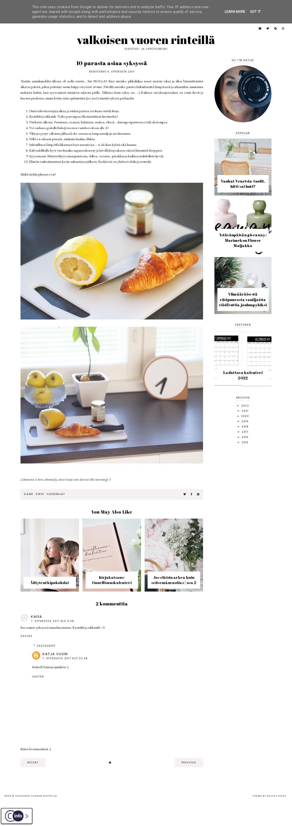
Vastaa (26, 636)
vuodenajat (56, 494)
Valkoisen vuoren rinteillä (146, 39)
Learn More (235, 12)
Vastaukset (46, 646)
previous (188, 762)
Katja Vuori (55, 653)
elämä (28, 494)
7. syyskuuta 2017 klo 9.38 (52, 621)
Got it (255, 12)
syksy (40, 494)
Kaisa (36, 616)
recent (33, 762)
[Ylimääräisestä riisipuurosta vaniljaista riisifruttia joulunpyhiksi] (242, 313)
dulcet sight (277, 796)
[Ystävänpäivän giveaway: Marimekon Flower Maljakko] (242, 253)
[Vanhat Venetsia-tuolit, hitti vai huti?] (242, 194)
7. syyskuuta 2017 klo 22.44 (65, 658)
